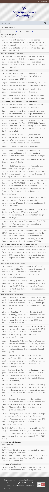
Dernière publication (9, 27)
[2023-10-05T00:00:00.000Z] (16, 31)
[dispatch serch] (45, 23)
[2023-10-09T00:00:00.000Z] (32, 31)
